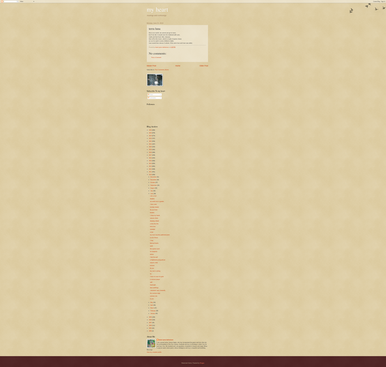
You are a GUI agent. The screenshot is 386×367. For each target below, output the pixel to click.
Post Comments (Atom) (162, 69)
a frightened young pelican (157, 260)
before (152, 254)
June (152, 193)
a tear (151, 232)
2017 (150, 155)
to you (152, 299)
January (152, 313)
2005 (150, 328)
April (151, 305)
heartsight (153, 285)
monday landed (154, 207)
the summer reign (155, 293)
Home (177, 66)
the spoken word (155, 249)
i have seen (153, 204)
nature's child (154, 262)
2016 (150, 158)
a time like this (154, 224)
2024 (150, 135)
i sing (151, 240)
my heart (157, 9)
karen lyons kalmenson (166, 340)
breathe (152, 212)
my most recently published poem (160, 235)
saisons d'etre (154, 218)
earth (151, 246)
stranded (152, 229)
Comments (152, 98)
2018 (150, 152)
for (150, 274)
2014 (150, 163)
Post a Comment (156, 57)
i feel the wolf (154, 257)
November (153, 179)
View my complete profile (154, 352)
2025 (150, 133)
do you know (153, 210)
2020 (150, 147)
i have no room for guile (157, 276)
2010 (150, 174)
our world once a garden (157, 201)
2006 (150, 325)
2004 (150, 331)
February (153, 310)
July (151, 191)
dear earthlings (154, 287)
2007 (150, 322)
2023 (150, 138)
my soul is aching (155, 271)
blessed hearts (154, 243)
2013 (150, 166)
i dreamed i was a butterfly (157, 290)
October (152, 182)
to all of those (154, 237)
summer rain (153, 296)
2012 (150, 169)
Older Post (204, 66)
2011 (150, 172)
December (153, 177)
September (153, 185)
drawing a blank (154, 221)
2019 (150, 149)
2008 (150, 320)
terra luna (152, 226)
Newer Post (151, 66)
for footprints (153, 251)
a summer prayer (155, 279)
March (152, 308)
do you (152, 268)
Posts (151, 94)
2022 (150, 141)
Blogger (202, 363)
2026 (150, 130)
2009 (150, 317)
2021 (150, 144)
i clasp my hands (155, 215)
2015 (150, 160)
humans (152, 265)
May (151, 302)
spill (151, 282)
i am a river (153, 196)
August (152, 188)
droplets (152, 198)
